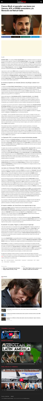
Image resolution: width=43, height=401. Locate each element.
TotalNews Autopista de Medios (8, 398)
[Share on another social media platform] (41, 37)
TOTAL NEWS (6, 261)
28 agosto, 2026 (5, 306)
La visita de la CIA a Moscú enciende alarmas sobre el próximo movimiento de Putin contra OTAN (23, 313)
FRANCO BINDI (18, 260)
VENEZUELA (12, 261)
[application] (21, 353)
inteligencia (24, 260)
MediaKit (12, 396)
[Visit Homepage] (21, 2)
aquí (2, 256)
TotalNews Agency (26, 398)
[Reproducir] (2, 363)
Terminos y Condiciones (5, 396)
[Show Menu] (1, 1)
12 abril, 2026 (3, 12)
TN (2, 261)
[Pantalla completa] (40, 363)
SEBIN (38, 260)
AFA (4, 260)
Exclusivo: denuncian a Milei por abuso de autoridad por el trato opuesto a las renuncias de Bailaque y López (20, 305)
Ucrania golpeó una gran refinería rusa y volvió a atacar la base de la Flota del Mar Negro (21, 309)
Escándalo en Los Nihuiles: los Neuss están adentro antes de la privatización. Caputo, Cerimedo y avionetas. (23, 318)
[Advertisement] (21, 48)
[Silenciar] (38, 363)
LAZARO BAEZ (30, 260)
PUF (34, 260)
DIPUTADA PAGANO (10, 260)
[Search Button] (41, 1)
